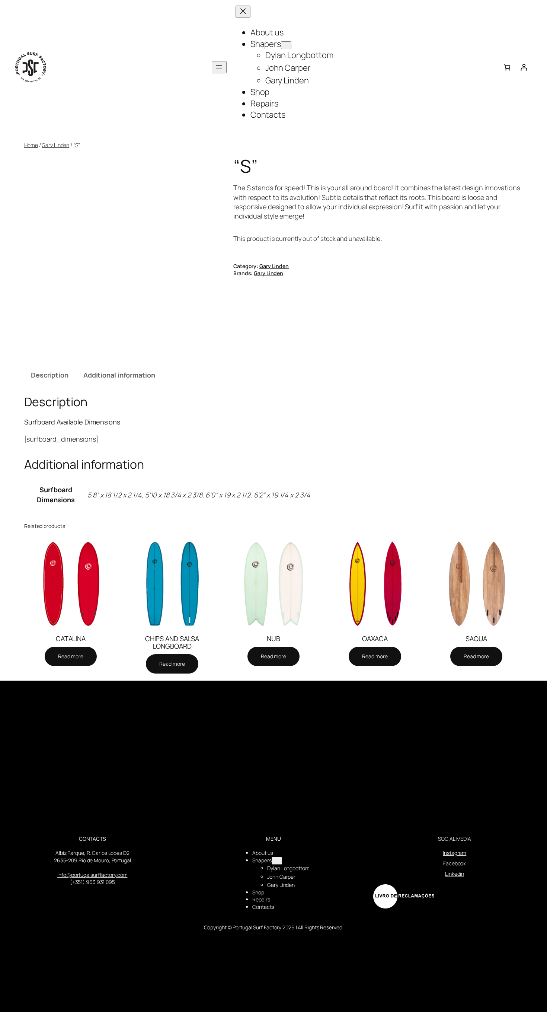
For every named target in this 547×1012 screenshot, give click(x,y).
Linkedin (454, 873)
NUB (273, 638)
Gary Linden (55, 145)
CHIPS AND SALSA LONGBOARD (172, 642)
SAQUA (476, 638)
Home (31, 145)
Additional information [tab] (119, 374)
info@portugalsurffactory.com (92, 874)
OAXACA (375, 638)
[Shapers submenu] (286, 45)
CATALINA (71, 638)
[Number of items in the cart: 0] (507, 67)
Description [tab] (49, 374)
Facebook (454, 863)
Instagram (454, 852)
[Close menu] (243, 12)
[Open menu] (219, 67)
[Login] (523, 67)
